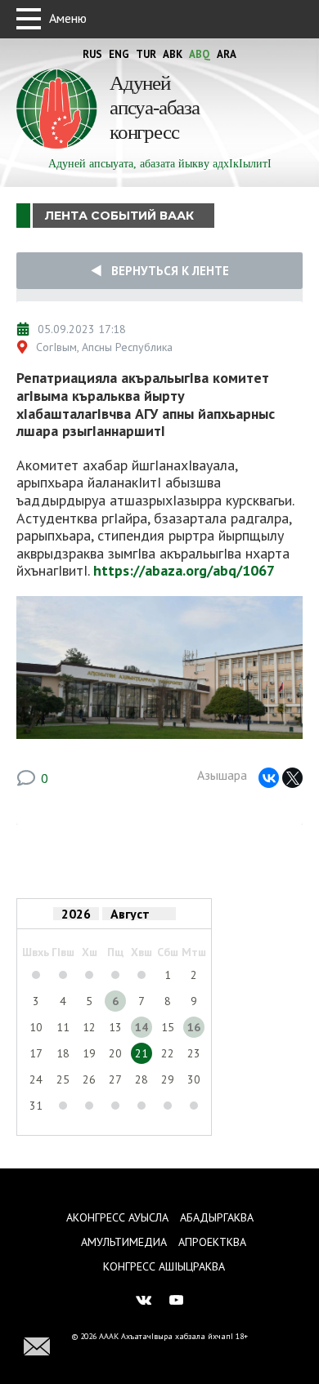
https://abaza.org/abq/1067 (184, 570)
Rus (92, 54)
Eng (119, 54)
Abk (172, 54)
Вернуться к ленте (165, 270)
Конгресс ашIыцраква (164, 1266)
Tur (146, 54)
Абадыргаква (217, 1217)
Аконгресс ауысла (117, 1217)
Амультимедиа (124, 1242)
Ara (226, 54)
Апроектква (212, 1242)
